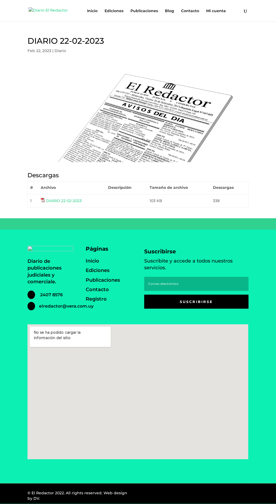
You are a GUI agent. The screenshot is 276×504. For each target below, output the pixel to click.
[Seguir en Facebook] (217, 494)
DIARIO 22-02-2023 (64, 200)
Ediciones (114, 11)
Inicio (92, 11)
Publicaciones (144, 11)
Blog (169, 11)
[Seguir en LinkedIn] (240, 494)
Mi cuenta (216, 11)
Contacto (190, 11)
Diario (60, 50)
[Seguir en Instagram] (228, 494)
